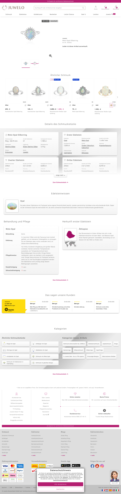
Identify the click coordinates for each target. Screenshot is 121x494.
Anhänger (5, 438)
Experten (46, 403)
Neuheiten (53, 14)
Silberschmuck (78, 350)
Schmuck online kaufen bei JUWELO (74, 344)
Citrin (92, 447)
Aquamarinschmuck (37, 441)
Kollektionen (38, 14)
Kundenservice (16, 398)
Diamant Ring (65, 447)
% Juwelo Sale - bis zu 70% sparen (73, 356)
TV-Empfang (16, 409)
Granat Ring (64, 450)
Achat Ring (64, 436)
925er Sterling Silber (30, 147)
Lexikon (96, 14)
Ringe (116, 344)
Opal (65, 140)
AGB (11, 488)
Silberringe (89, 350)
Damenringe (67, 350)
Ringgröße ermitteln (16, 420)
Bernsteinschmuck (37, 444)
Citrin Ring (64, 444)
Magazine (46, 406)
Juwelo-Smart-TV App (16, 412)
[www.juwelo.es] (110, 490)
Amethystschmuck (37, 438)
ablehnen (65, 477)
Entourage (9, 152)
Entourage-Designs (93, 356)
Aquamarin (94, 441)
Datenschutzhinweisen (59, 480)
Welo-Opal (85, 140)
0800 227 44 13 (81, 417)
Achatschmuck (36, 436)
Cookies (28, 488)
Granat (93, 450)
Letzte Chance (69, 14)
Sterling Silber (10, 147)
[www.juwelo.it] (117, 490)
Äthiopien (85, 153)
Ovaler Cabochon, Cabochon (88, 146)
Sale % (83, 14)
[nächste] (117, 97)
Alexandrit (94, 436)
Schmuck (9, 14)
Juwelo (25, 152)
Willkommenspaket (16, 403)
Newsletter (45, 412)
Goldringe (5, 453)
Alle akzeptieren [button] (60, 484)
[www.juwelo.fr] (103, 490)
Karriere (4, 488)
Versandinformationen (16, 415)
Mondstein (94, 453)
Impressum (36, 488)
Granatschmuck (36, 453)
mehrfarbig (68, 153)
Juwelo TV (110, 14)
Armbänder (5, 441)
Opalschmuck (107, 344)
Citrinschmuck (35, 447)
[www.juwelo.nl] (106, 490)
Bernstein (93, 444)
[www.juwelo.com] (113, 490)
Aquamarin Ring (66, 441)
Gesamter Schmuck (8, 436)
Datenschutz (19, 488)
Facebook (92, 466)
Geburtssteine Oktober (109, 356)
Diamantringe (6, 450)
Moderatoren (46, 400)
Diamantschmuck (36, 450)
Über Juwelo (46, 398)
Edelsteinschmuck (93, 344)
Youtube (97, 466)
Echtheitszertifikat (16, 400)
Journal (45, 415)
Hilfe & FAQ (16, 417)
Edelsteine (22, 14)
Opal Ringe (99, 350)
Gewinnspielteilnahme (16, 406)
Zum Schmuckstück (59, 182)
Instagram (102, 466)
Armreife (4, 444)
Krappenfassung (105, 145)
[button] (96, 8)
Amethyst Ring (65, 438)
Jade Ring (64, 453)
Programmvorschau (46, 409)
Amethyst (93, 438)
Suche (83, 8)
